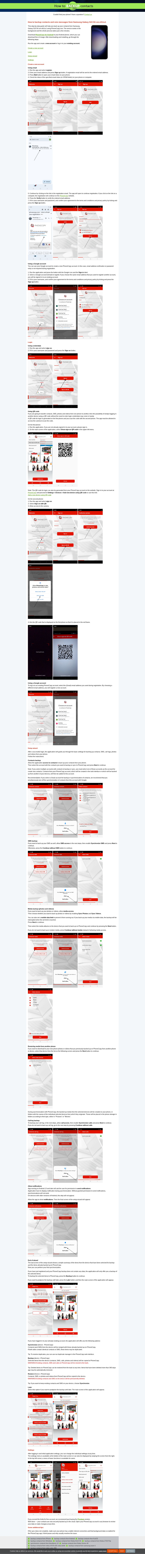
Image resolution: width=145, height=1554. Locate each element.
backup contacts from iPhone (41, 1538)
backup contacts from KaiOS (88, 1538)
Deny (122, 1551)
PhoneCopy (64, 196)
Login (30, 52)
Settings (31, 60)
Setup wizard (32, 56)
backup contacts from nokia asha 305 (44, 1548)
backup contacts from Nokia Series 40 (75, 1543)
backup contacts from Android (64, 1538)
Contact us (88, 14)
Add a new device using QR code (39, 495)
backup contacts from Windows (41, 1541)
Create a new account (35, 48)
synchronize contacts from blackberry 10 (45, 1543)
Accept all (113, 1551)
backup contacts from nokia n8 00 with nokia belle (48, 1546)
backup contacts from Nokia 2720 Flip (98, 1541)
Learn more (102, 1551)
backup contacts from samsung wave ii (82, 1546)
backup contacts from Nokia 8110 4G (68, 1541)
